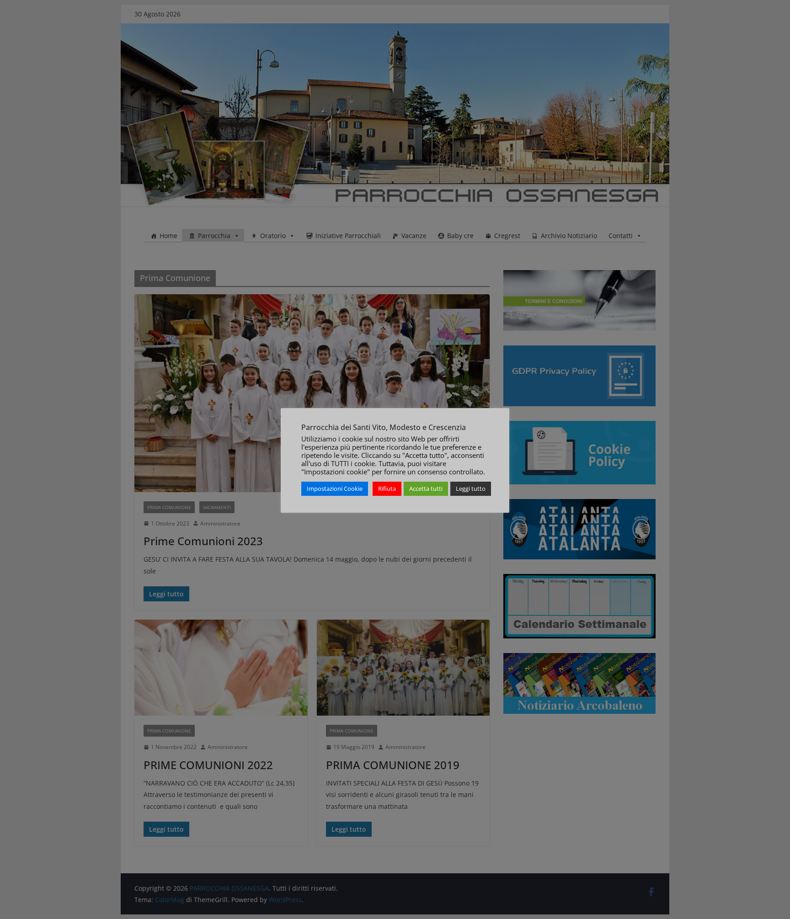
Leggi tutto (471, 488)
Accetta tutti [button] (426, 488)
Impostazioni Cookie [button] (335, 488)
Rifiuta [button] (387, 488)
